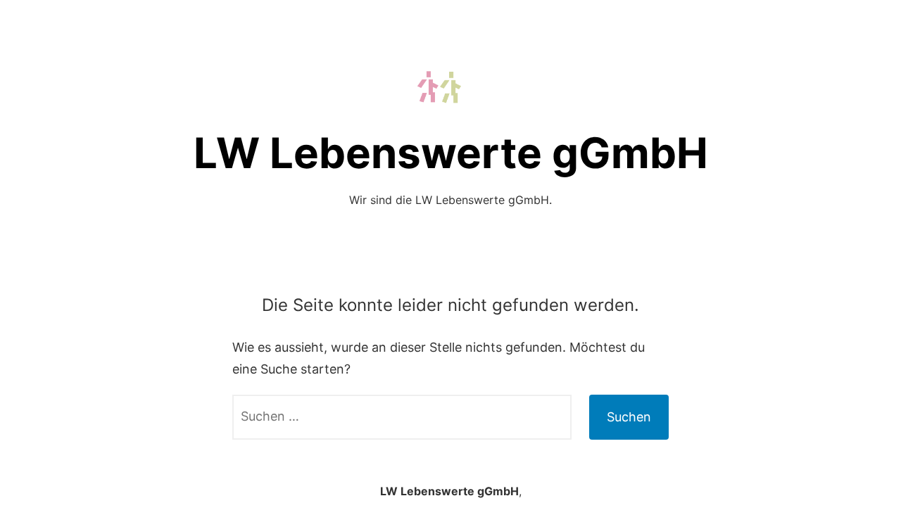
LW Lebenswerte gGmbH (451, 152)
